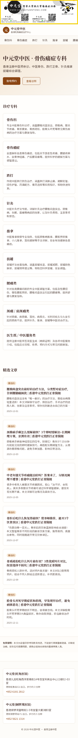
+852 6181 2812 (15, 691)
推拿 (55, 40)
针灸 (45, 40)
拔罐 (65, 40)
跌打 (34, 40)
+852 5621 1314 (15, 718)
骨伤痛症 (22, 40)
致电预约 (12, 81)
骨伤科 (8, 40)
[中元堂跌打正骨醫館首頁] (39, 12)
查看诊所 (31, 81)
